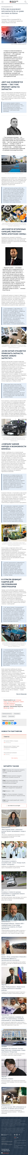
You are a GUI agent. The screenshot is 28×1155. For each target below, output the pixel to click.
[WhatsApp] (9, 723)
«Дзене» (11, 708)
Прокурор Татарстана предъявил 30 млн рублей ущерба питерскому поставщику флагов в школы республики (13, 960)
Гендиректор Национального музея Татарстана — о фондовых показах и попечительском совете (13, 990)
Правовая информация (6, 1141)
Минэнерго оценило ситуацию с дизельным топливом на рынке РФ (12, 776)
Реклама (3, 1139)
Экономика (17, 713)
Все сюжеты (15, 758)
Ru (15, 1137)
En (17, 1137)
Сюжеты (6, 736)
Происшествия (5, 1015)
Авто (2, 890)
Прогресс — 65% (8, 791)
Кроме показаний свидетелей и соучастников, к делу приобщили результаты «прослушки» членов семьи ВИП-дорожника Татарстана (14, 1021)
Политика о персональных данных (6, 1144)
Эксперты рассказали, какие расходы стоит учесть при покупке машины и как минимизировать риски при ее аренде (14, 896)
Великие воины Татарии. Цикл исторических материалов (11, 748)
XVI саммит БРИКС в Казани (11, 741)
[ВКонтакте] (4, 723)
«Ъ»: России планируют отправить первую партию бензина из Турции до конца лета (14, 795)
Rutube (6, 708)
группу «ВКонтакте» (14, 701)
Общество (3, 984)
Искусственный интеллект (10, 753)
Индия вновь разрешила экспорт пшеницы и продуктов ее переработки (12, 787)
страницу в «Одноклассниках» (9, 704)
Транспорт (11, 716)
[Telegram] (12, 723)
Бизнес (4, 716)
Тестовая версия (5, 1150)
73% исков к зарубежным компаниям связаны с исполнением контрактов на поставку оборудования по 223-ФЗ (13, 833)
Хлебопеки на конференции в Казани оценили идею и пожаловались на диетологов (13, 864)
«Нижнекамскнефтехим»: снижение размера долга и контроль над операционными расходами (13, 782)
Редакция (3, 1137)
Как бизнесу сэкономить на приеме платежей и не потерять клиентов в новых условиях (13, 1052)
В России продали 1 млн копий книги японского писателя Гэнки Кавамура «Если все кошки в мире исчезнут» (13, 1081)
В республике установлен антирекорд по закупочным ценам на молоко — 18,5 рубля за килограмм (13, 1110)
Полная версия (5, 1149)
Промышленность (7, 6)
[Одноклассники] (6, 723)
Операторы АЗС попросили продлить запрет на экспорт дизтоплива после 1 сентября (14, 771)
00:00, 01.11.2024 (5, 16)
